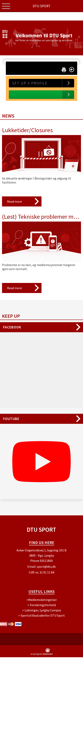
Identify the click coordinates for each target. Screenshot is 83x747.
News (8, 116)
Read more (14, 201)
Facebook (12, 327)
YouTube (11, 418)
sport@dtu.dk (46, 566)
